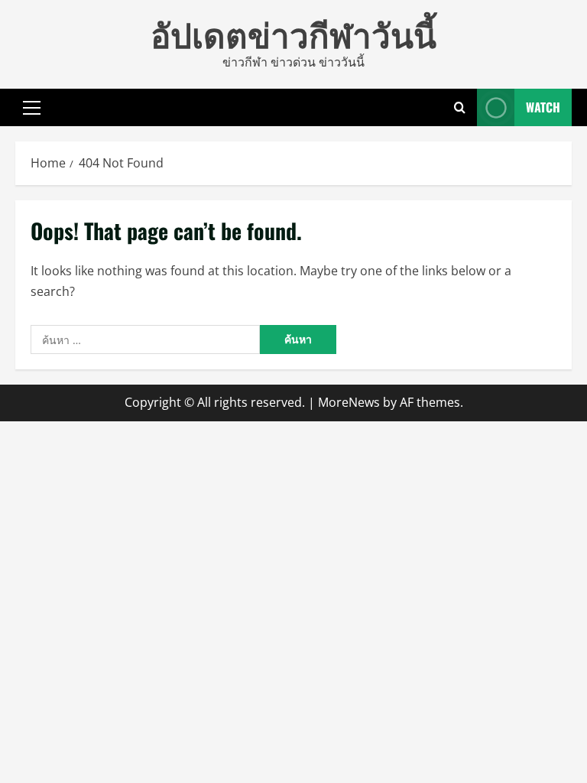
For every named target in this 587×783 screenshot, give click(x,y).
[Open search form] (459, 107)
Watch (543, 106)
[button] (31, 107)
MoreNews (349, 402)
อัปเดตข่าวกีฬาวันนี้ (293, 33)
